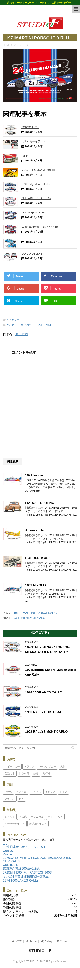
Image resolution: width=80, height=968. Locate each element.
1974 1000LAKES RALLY (43, 692)
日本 (21, 798)
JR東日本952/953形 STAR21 (24, 847)
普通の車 (10, 773)
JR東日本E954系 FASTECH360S (27, 872)
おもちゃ (10, 816)
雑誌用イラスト (38, 823)
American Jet (35, 530)
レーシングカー (47, 766)
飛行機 (46, 773)
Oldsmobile (11, 864)
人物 (62, 766)
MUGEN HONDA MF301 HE (38, 169)
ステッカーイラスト (33, 141)
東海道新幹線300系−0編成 (21, 868)
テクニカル (37, 816)
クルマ (10, 325)
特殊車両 (24, 773)
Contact (8, 850)
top (5, 843)
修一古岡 (21, 334)
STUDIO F (40, 950)
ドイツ (63, 791)
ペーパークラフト (15, 823)
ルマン (28, 325)
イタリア (50, 791)
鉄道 (35, 773)
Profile (7, 854)
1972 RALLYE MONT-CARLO (46, 731)
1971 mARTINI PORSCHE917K (35, 612)
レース (19, 325)
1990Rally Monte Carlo (35, 184)
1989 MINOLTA (36, 585)
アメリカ (22, 791)
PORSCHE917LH (43, 325)
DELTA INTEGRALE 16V (36, 198)
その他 (8, 791)
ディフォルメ (55, 816)
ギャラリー (12, 319)
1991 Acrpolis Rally (33, 212)
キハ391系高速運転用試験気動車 (26, 876)
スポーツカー (12, 766)
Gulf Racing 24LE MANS (29, 617)
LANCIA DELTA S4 (32, 253)
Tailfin (24, 155)
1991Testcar (34, 475)
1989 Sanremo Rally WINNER (39, 226)
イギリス (36, 791)
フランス (10, 798)
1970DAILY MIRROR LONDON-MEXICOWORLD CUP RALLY (47, 649)
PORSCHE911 (30, 127)
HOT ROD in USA (38, 558)
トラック (29, 766)
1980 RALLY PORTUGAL (43, 712)
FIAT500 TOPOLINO (39, 503)
